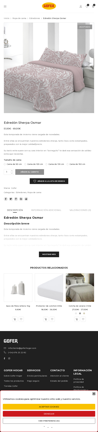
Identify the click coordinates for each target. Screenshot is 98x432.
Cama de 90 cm (14, 164)
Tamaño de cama (12, 160)
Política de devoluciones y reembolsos (81, 390)
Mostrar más (49, 254)
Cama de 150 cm (77, 164)
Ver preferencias (49, 421)
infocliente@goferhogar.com (22, 348)
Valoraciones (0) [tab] (80, 210)
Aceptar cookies (49, 407)
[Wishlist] (21, 319)
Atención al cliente (59, 376)
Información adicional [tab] (46, 210)
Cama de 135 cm (56, 164)
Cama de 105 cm (35, 164)
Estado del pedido (59, 381)
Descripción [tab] (15, 210)
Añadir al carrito (30, 172)
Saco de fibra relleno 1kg (18, 306)
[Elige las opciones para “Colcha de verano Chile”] (76, 319)
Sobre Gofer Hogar (13, 376)
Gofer (14, 188)
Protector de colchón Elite (49, 306)
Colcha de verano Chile (80, 306)
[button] (94, 393)
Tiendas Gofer (11, 386)
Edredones (34, 18)
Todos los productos (14, 381)
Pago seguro (33, 381)
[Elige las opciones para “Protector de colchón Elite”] (45, 319)
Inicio (6, 18)
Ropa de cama (19, 18)
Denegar (49, 414)
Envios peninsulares (37, 376)
